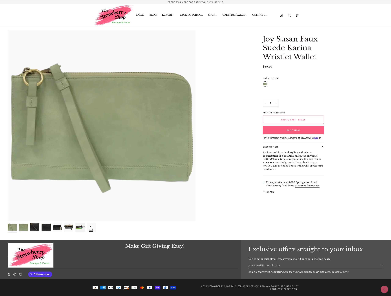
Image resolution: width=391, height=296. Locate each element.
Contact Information (283, 289)
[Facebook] (9, 274)
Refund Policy (290, 286)
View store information (307, 185)
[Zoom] (102, 125)
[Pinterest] (14, 274)
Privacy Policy (311, 271)
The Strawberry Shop (216, 286)
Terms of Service (333, 271)
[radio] (265, 84)
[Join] (380, 265)
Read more (269, 169)
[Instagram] (20, 274)
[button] (65, 242)
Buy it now (293, 130)
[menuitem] (140, 15)
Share (270, 192)
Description (270, 147)
